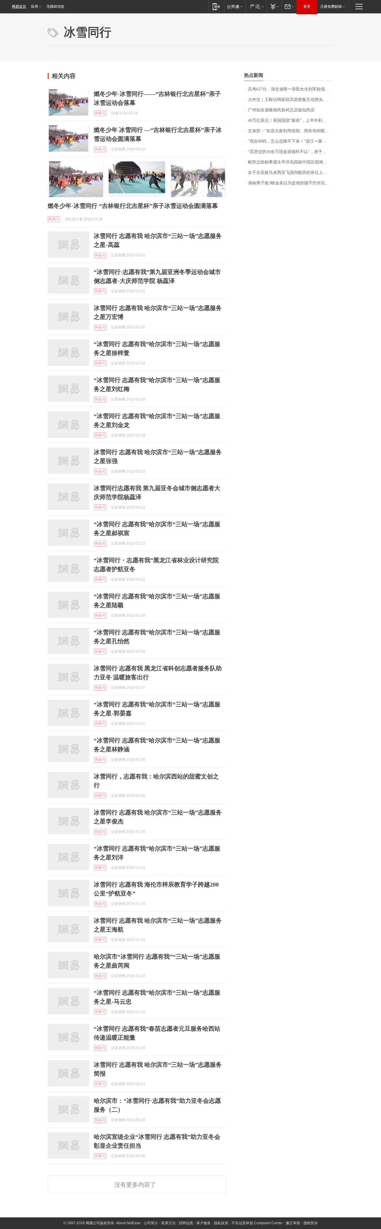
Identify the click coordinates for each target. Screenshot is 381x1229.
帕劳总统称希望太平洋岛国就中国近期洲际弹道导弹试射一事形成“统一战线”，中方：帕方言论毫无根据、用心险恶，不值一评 (290, 162)
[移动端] (216, 6)
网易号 (100, 113)
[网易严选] (255, 6)
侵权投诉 (310, 1223)
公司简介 (151, 1223)
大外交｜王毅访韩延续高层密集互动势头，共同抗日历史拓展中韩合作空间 (290, 99)
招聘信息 (186, 1223)
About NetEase (128, 1223)
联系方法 (168, 1223)
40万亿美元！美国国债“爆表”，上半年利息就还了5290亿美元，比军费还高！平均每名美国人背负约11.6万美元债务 (290, 120)
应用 (34, 6)
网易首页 (19, 6)
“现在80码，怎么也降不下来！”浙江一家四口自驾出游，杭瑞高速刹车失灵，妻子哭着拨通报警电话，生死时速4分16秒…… (290, 141)
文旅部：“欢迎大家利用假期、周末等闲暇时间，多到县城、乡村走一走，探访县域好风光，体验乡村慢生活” (290, 131)
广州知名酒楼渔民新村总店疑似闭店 (281, 110)
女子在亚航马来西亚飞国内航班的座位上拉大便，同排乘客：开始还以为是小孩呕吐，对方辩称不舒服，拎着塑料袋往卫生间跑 (290, 172)
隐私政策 (221, 1223)
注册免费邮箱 (331, 6)
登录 (306, 6)
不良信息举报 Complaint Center (257, 1223)
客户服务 (203, 1223)
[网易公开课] (234, 6)
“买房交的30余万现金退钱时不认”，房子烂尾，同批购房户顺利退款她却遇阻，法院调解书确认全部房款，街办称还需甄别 (290, 151)
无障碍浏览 (55, 6)
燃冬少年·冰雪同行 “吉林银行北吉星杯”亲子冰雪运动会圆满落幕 (133, 206)
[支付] (274, 6)
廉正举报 (293, 1223)
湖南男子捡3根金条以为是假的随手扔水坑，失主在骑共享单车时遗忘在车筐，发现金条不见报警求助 (290, 183)
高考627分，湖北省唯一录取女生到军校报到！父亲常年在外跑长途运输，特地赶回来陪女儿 (290, 89)
